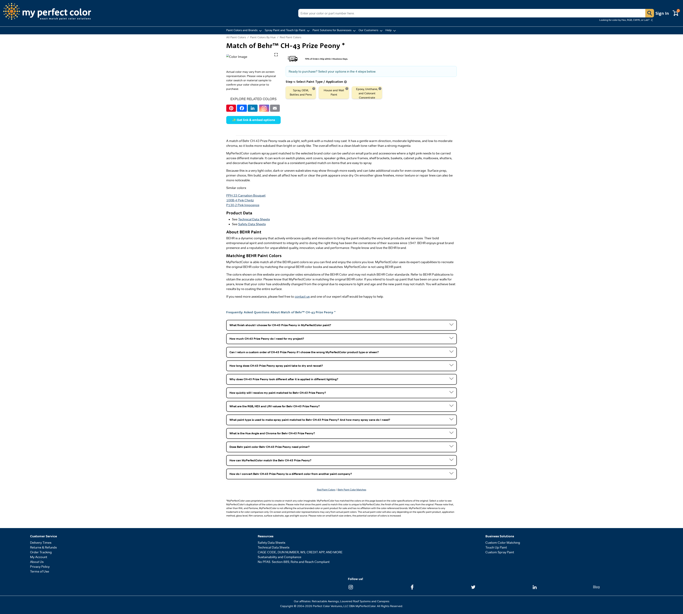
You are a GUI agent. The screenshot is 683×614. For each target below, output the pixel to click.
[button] (649, 13)
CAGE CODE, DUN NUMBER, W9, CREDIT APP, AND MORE (300, 552)
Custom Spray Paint (499, 552)
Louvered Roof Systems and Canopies (364, 601)
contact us (302, 296)
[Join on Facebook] (412, 587)
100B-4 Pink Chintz (240, 200)
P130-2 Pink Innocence (242, 205)
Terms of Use (39, 571)
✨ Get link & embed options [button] (253, 120)
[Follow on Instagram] (351, 587)
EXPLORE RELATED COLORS (253, 99)
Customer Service (43, 536)
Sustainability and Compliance (279, 557)
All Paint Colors (236, 37)
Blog (596, 587)
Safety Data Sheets (252, 224)
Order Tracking (41, 552)
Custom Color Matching (502, 542)
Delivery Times (40, 542)
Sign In (662, 13)
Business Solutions (499, 536)
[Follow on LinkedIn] (535, 587)
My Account (38, 557)
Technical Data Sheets (254, 219)
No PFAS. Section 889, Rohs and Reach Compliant (294, 562)
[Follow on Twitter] (473, 587)
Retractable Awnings (325, 601)
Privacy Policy (40, 566)
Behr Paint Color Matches (352, 489)
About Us (37, 562)
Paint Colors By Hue (263, 37)
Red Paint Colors (290, 37)
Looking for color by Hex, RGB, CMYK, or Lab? (624, 20)
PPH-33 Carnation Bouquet (246, 195)
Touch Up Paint (496, 547)
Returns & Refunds (43, 547)
